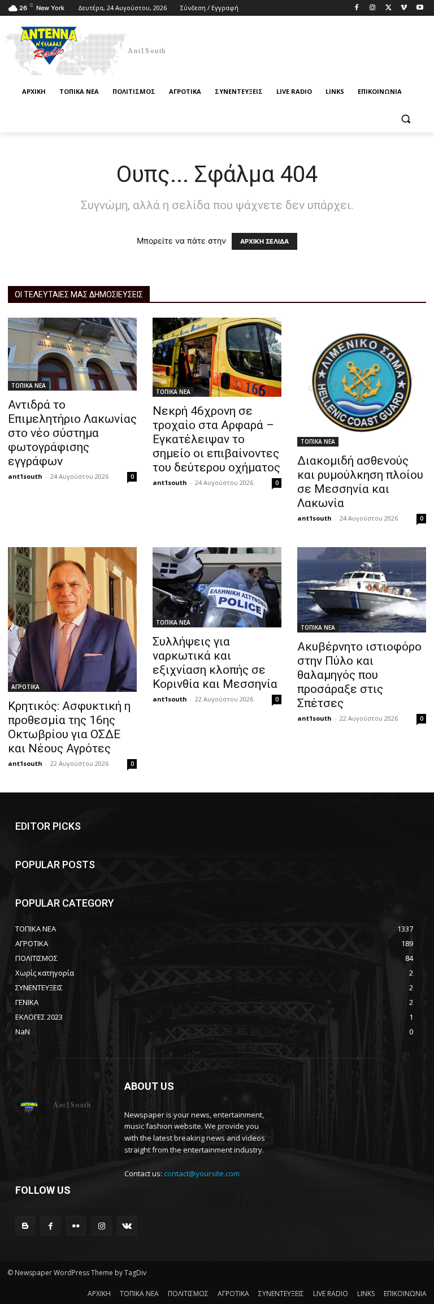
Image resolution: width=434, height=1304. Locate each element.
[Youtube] (419, 8)
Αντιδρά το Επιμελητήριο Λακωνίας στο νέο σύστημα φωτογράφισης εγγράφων (72, 433)
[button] (405, 119)
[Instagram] (372, 8)
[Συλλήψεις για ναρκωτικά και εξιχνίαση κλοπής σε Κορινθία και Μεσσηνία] (217, 587)
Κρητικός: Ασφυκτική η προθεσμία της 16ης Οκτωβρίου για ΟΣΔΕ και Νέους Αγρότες (69, 727)
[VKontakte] (127, 1226)
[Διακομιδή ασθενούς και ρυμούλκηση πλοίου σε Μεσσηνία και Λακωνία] (361, 382)
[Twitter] (388, 8)
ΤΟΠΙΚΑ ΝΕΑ (28, 385)
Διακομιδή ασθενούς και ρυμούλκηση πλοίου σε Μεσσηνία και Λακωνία (360, 482)
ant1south (25, 476)
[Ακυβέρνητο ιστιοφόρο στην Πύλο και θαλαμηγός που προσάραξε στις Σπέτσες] (361, 590)
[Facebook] (356, 8)
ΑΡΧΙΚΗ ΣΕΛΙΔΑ (264, 241)
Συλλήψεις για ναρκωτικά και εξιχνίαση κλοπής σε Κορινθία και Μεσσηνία (215, 663)
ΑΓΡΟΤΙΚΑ (25, 687)
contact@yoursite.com (202, 1173)
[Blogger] (25, 1226)
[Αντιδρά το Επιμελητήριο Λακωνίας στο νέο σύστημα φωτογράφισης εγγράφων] (72, 354)
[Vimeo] (403, 8)
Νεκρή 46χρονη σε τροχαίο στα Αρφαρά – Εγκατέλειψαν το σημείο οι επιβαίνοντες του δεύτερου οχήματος (216, 439)
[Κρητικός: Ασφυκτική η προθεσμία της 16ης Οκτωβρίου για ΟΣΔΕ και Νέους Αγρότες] (72, 619)
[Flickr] (76, 1226)
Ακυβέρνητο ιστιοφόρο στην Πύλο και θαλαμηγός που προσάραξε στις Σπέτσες (359, 675)
